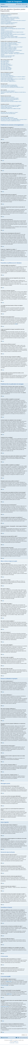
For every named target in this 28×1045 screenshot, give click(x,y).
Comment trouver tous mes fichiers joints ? (8, 113)
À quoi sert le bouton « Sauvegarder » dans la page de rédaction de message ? (12, 54)
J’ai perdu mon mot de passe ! (6, 21)
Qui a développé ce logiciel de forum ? (7, 117)
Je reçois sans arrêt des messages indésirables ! (9, 86)
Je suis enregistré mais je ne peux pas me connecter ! (10, 18)
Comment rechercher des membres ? (7, 100)
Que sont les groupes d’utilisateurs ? (7, 75)
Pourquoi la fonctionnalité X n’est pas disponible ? (9, 118)
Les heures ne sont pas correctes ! (7, 30)
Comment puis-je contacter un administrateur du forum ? (10, 120)
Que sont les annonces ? (5, 66)
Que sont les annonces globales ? (7, 65)
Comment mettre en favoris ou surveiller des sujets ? (10, 106)
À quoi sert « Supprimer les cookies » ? (7, 23)
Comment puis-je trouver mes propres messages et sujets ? (11, 101)
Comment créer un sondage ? (6, 45)
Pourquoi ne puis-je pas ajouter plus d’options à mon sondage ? (12, 46)
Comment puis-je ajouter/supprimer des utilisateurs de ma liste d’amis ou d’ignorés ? (13, 93)
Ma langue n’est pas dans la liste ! (6, 33)
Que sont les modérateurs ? (5, 74)
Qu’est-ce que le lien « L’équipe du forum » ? (8, 81)
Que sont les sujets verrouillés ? (6, 68)
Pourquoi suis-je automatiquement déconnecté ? (9, 22)
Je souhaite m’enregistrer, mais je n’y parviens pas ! (10, 17)
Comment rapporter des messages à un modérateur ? (10, 52)
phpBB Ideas (9, 994)
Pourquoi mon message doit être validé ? (8, 55)
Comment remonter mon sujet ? (6, 56)
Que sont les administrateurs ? (6, 73)
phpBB (16, 324)
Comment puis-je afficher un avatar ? (7, 35)
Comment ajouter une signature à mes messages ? (10, 44)
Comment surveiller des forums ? (6, 107)
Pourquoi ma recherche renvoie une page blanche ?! (10, 99)
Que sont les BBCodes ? (5, 60)
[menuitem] (3, 4)
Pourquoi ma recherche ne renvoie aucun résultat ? (10, 98)
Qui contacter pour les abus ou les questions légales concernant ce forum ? (14, 119)
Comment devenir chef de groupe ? (7, 77)
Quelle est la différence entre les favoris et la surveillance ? (11, 105)
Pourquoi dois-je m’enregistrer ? (6, 14)
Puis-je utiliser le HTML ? (5, 61)
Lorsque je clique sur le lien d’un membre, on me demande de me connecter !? (13, 38)
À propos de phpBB (4, 985)
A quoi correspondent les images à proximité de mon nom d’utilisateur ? (13, 34)
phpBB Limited (9, 981)
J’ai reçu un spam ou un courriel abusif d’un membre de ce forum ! (12, 87)
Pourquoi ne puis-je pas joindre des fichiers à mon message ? (11, 50)
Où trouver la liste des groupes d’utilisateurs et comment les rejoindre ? (13, 76)
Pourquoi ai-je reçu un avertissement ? (7, 51)
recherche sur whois (5, 1006)
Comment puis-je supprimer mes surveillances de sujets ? (11, 108)
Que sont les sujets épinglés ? (6, 67)
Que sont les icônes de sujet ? (6, 69)
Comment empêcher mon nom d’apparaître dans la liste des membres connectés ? (13, 29)
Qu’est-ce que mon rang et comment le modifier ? (9, 36)
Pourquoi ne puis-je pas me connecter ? (8, 19)
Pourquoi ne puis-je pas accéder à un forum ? (9, 49)
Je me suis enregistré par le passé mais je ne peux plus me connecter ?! (13, 20)
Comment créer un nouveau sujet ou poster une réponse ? (11, 42)
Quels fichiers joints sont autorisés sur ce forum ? (9, 112)
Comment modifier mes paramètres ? (7, 27)
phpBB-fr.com (16, 1041)
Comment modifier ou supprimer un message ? (9, 43)
